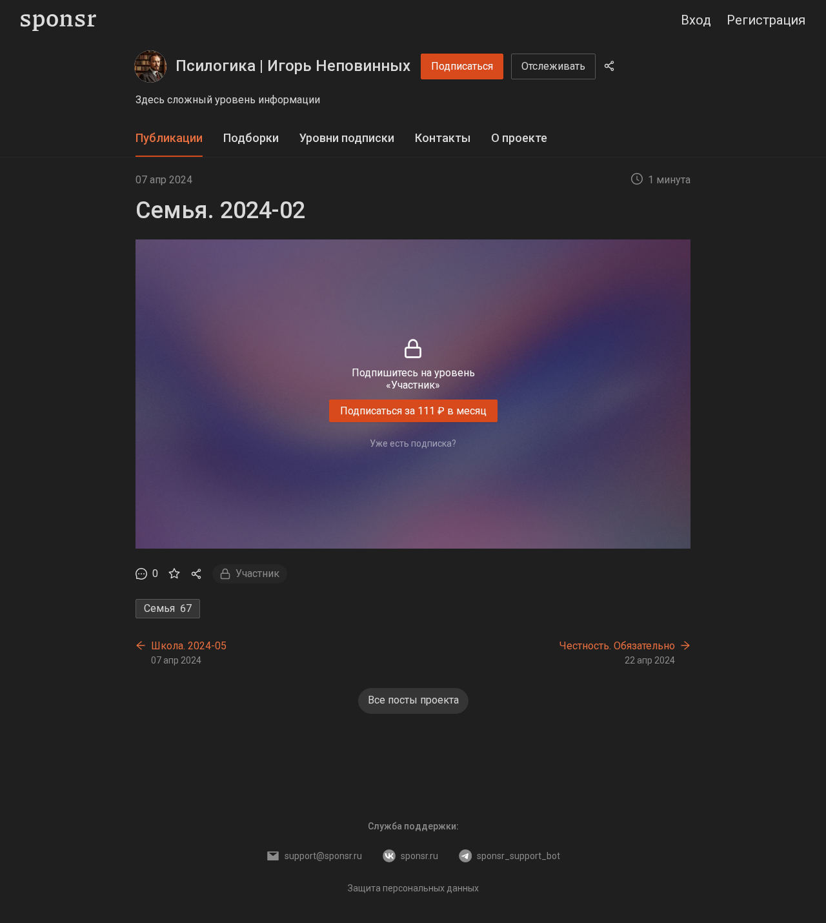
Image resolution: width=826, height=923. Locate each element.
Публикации (169, 138)
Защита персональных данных (413, 888)
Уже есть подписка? (413, 443)
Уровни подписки (346, 138)
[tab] (169, 138)
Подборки (251, 138)
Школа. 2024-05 (189, 646)
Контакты (442, 138)
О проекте (519, 138)
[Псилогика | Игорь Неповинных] (150, 66)
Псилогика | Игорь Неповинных (293, 66)
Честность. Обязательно (617, 646)
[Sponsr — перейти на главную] (58, 20)
